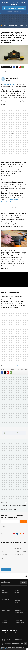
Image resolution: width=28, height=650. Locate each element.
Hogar (3, 551)
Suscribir (23, 521)
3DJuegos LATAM (18, 632)
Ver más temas (6, 570)
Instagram (17, 533)
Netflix (21, 25)
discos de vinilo (9, 84)
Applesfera (4, 594)
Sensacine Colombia (19, 637)
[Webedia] (6, 583)
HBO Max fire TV (16, 509)
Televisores (5, 547)
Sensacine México (18, 635)
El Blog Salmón (18, 620)
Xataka (3, 590)
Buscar (26, 576)
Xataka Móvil (5, 592)
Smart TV (4, 562)
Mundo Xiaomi (5, 599)
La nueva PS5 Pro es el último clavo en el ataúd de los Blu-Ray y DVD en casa (15, 505)
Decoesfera (4, 622)
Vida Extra (16, 592)
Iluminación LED (18, 559)
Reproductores (11, 369)
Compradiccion (5, 625)
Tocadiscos (21, 369)
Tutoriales (4, 554)
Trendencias (5, 620)
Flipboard (20, 67)
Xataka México (5, 632)
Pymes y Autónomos (19, 622)
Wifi (15, 565)
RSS (20, 533)
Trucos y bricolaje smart (19, 555)
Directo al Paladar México (6, 640)
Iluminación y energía (20, 551)
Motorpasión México (19, 639)
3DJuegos (16, 590)
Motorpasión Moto (18, 612)
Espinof (16, 602)
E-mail (22, 67)
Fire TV (4, 25)
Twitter (17, 67)
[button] (12, 78)
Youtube (14, 533)
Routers (16, 562)
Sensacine (17, 600)
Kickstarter (17, 366)
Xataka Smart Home (6, 597)
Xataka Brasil (5, 635)
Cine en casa (5, 565)
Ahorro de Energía (6, 559)
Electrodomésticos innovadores (19, 547)
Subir (22, 582)
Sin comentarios (7, 67)
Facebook (14, 67)
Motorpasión (17, 610)
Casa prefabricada (13, 25)
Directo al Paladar (6, 610)
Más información (5, 648)
